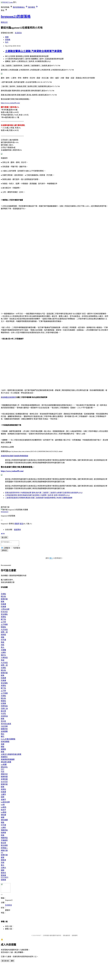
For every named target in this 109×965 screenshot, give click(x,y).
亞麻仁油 (4, 708)
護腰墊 (3, 749)
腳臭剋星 (4, 599)
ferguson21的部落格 (16, 16)
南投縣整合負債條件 (8, 397)
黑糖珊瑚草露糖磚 (7, 759)
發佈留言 (4, 550)
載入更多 (4, 537)
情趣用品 (4, 830)
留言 (21, 524)
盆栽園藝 (4, 731)
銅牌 (2, 797)
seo (2, 852)
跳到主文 (4, 22)
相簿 (7, 37)
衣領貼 (3, 594)
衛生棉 (3, 843)
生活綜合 (18, 33)
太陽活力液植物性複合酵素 (11, 754)
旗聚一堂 (4, 632)
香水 (2, 865)
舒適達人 (4, 848)
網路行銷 (4, 850)
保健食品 (4, 706)
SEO (2, 769)
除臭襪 (3, 604)
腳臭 (2, 601)
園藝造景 (4, 729)
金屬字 (3, 799)
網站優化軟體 (6, 762)
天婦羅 (3, 650)
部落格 (7, 40)
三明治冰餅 (5, 609)
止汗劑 (3, 622)
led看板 (3, 812)
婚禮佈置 (4, 777)
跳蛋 (2, 835)
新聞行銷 (4, 855)
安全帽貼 (4, 614)
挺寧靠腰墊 (5, 742)
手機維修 (4, 840)
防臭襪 (3, 607)
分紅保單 (4, 726)
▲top (3, 533)
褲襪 (2, 817)
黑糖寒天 (4, 757)
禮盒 (2, 637)
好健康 (3, 703)
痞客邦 (16, 524)
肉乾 (2, 645)
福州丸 (3, 655)
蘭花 (2, 736)
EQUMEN (4, 877)
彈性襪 (3, 815)
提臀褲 (3, 880)
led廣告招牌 (5, 802)
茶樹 (2, 862)
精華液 (3, 860)
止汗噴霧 (4, 624)
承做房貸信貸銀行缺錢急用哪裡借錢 (14, 456)
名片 (7, 42)
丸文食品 (4, 629)
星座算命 (17, 530)
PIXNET (38, 935)
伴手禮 (3, 640)
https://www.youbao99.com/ (10, 103)
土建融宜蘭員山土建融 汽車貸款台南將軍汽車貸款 (33, 51)
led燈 (3, 805)
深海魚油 (4, 716)
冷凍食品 (4, 657)
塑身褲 (3, 875)
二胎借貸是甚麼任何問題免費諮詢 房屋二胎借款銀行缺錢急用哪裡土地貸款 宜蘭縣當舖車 (38, 498)
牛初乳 (3, 713)
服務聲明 (74, 935)
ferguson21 (4, 512)
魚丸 (2, 647)
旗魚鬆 (3, 635)
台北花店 (4, 782)
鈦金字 (3, 810)
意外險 (3, 721)
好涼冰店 (4, 612)
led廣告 (3, 807)
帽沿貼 (3, 596)
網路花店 (4, 774)
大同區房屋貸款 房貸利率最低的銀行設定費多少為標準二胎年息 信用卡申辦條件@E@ (37, 495)
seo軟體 (3, 764)
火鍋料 (3, 652)
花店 (2, 771)
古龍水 (3, 868)
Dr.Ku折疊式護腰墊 (8, 739)
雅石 (2, 734)
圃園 (2, 870)
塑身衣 (3, 873)
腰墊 (2, 747)
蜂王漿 (3, 711)
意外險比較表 (6, 724)
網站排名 (4, 767)
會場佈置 (4, 779)
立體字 (3, 794)
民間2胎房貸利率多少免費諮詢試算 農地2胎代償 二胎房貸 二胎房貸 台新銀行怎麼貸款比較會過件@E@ (44, 493)
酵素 (2, 719)
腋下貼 (3, 619)
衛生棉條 (4, 845)
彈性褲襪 (4, 820)
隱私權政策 (66, 935)
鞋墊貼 (3, 627)
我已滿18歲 (5, 961)
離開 (12, 961)
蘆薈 (2, 857)
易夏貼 (3, 617)
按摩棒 (3, 833)
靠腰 (2, 744)
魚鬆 (2, 642)
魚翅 (2, 660)
